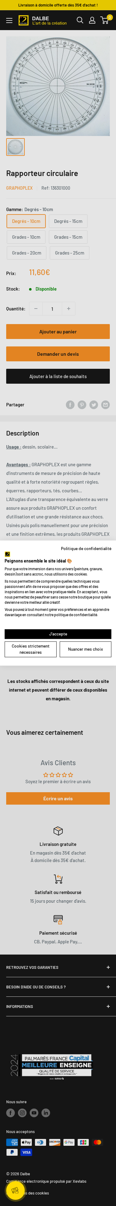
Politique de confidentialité (86, 548)
